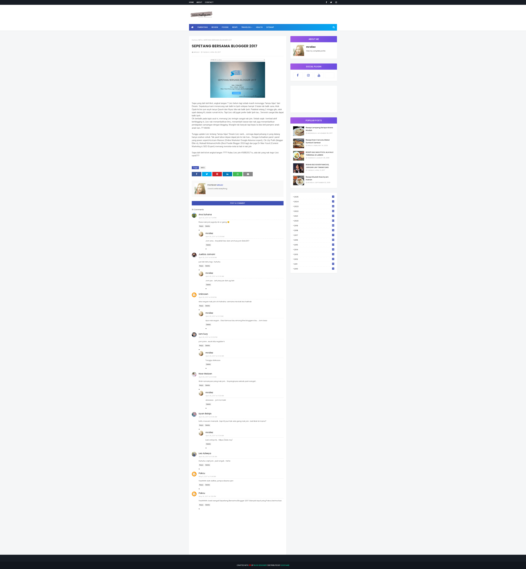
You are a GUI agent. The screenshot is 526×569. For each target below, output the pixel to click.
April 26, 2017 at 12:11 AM (214, 316)
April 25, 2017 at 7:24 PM (207, 218)
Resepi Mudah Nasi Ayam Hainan (317, 178)
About (199, 2)
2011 (314, 264)
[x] (329, 75)
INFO (200, 40)
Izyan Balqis (205, 413)
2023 (314, 206)
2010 (314, 268)
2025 (314, 197)
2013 (314, 254)
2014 (314, 249)
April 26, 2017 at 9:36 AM (208, 417)
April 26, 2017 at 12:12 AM (215, 356)
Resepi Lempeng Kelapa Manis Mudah (319, 129)
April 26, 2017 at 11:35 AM (208, 456)
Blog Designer (260, 565)
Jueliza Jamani (207, 254)
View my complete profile (315, 51)
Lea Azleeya (205, 453)
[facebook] (326, 2)
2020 (314, 221)
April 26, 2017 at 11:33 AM (215, 396)
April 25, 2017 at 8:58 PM (208, 297)
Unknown (203, 294)
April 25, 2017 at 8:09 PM (208, 257)
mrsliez (196, 52)
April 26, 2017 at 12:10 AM (215, 276)
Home (191, 2)
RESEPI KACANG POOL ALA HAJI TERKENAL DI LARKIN (319, 153)
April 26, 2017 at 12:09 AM (215, 236)
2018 (314, 230)
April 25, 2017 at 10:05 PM (208, 337)
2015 (314, 245)
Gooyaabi (285, 565)
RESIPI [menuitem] (235, 27)
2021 (314, 216)
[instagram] (335, 2)
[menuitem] (192, 27)
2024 (314, 201)
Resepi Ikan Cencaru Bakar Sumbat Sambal (318, 141)
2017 (314, 235)
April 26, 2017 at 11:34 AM (215, 435)
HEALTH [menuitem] (259, 27)
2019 (314, 225)
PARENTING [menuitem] (203, 27)
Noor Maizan (205, 373)
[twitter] (331, 2)
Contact (209, 2)
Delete (207, 226)
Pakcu (202, 473)
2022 (314, 211)
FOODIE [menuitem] (225, 27)
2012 (314, 259)
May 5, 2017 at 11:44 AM (207, 476)
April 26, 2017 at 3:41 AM (207, 377)
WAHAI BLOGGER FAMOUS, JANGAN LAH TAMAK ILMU (317, 166)
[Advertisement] (287, 14)
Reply (201, 226)
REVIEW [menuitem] (214, 27)
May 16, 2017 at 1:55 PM (207, 496)
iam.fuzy (203, 333)
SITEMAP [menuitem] (270, 27)
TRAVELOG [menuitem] (246, 27)
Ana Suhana (205, 214)
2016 (314, 240)
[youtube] (319, 75)
